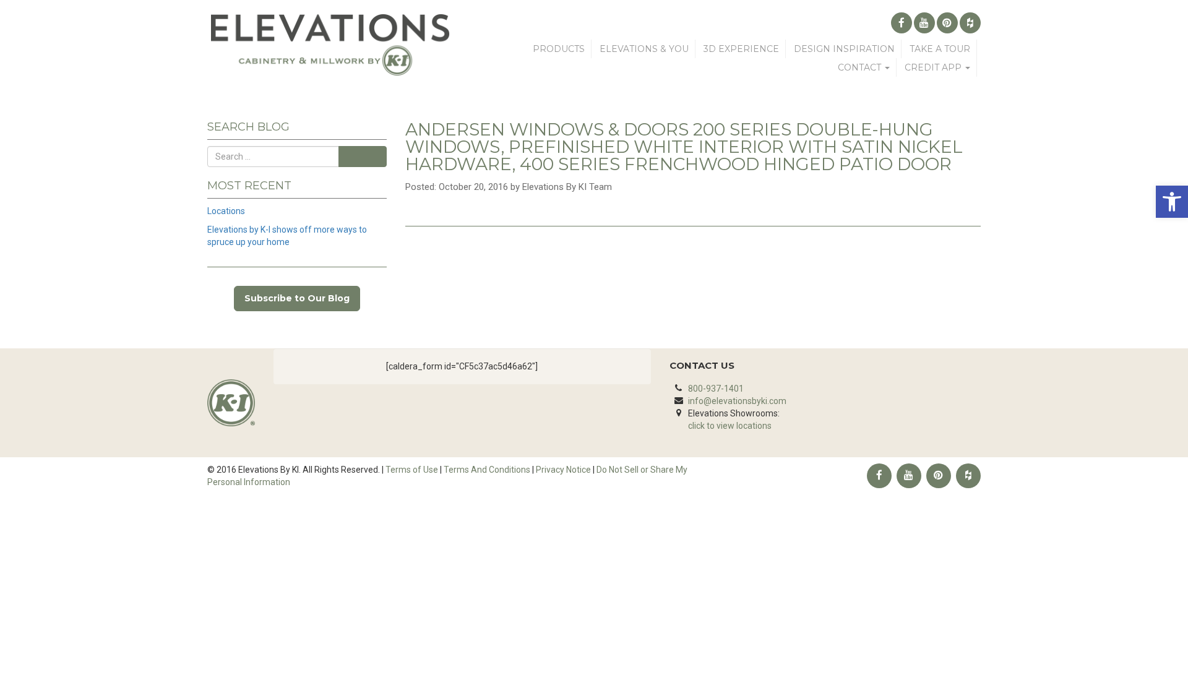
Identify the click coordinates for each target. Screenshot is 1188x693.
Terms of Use (411, 470)
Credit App (934, 67)
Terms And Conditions (487, 470)
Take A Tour (940, 48)
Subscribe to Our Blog (297, 298)
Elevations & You (644, 48)
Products (559, 48)
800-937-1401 (716, 389)
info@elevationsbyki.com (737, 401)
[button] (1172, 202)
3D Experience (741, 48)
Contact (861, 67)
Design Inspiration (844, 48)
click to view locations (730, 426)
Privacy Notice (563, 470)
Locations (226, 211)
